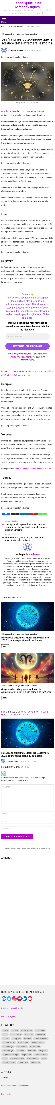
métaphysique (38, 1043)
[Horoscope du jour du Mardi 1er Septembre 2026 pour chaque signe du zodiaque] (27, 616)
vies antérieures (18, 1059)
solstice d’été (10, 111)
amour (15, 1030)
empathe (17, 1039)
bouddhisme (16, 1034)
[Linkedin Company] (24, 998)
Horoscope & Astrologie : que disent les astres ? (20, 634)
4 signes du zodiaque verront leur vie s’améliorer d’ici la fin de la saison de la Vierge (26, 691)
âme (44, 1059)
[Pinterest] (33, 514)
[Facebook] (6, 514)
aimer (6, 1030)
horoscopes (24, 1043)
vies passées (33, 1059)
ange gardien (27, 1030)
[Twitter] (9, 998)
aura (5, 1034)
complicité (41, 1034)
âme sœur (24, 1063)
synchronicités (41, 1055)
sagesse (43, 1051)
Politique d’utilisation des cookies (15, 1086)
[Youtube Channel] (30, 998)
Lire (5, 646)
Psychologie (8, 1051)
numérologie (8, 1047)
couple (6, 1039)
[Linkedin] (24, 514)
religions (32, 1051)
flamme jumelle (41, 1039)
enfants (28, 1039)
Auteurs (4, 1077)
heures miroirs (9, 1043)
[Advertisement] (27, 889)
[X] (15, 514)
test (5, 1059)
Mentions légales (8, 1016)
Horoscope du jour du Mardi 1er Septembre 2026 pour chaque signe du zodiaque (25, 639)
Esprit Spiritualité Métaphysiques (27, 5)
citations (29, 1034)
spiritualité (27, 1055)
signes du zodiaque (11, 1055)
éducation (36, 1063)
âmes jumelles (9, 1063)
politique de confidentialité (22, 357)
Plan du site (6, 1094)
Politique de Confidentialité (12, 1008)
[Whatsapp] (42, 514)
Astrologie (41, 1030)
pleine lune (36, 1047)
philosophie (22, 1047)
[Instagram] (14, 998)
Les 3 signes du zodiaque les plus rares (33, 468)
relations (21, 1051)
